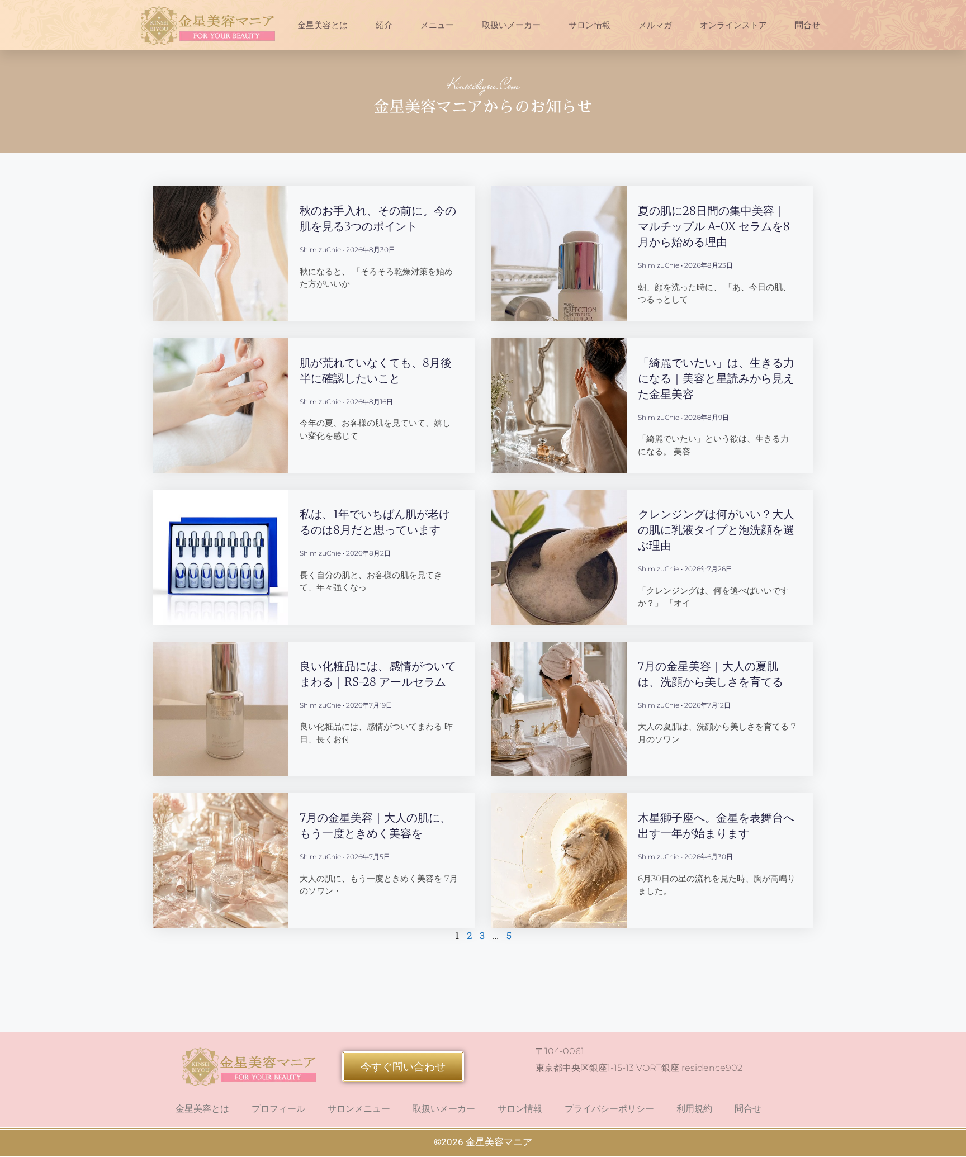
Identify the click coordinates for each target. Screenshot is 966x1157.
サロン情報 (589, 25)
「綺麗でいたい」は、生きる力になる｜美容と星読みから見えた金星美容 (716, 378)
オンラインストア (733, 25)
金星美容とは (322, 25)
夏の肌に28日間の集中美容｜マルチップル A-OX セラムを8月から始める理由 (714, 226)
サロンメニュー (359, 1108)
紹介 (384, 25)
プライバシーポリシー (609, 1108)
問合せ (807, 25)
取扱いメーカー (511, 25)
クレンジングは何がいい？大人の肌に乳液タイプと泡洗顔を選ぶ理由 (716, 529)
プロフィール (278, 1108)
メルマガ (655, 25)
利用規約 (694, 1108)
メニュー (437, 25)
